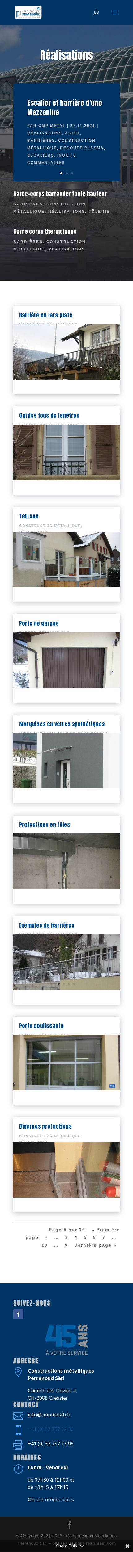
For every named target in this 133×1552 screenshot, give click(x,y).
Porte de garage (39, 623)
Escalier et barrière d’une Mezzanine (64, 107)
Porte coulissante (41, 1025)
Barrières (41, 140)
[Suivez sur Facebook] (18, 1314)
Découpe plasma (82, 148)
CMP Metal (52, 126)
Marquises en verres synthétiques (62, 724)
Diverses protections (45, 1126)
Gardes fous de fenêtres (49, 415)
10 (44, 1245)
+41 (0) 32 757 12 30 (51, 1429)
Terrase (29, 516)
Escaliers (40, 155)
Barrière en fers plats (45, 315)
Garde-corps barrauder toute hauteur (60, 194)
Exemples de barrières (47, 925)
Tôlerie (99, 211)
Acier (72, 133)
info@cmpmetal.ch (49, 1414)
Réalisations (44, 133)
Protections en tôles (44, 824)
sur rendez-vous (55, 1499)
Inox (63, 155)
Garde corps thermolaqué (45, 231)
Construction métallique (50, 526)
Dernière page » (95, 1245)
